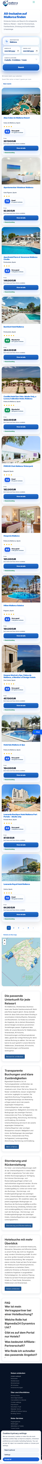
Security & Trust (16, 1407)
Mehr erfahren (11, 1147)
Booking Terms (16, 1413)
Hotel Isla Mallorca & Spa (14, 745)
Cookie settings (16, 1402)
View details (21, 148)
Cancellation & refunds (18, 1400)
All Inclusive (14, 1385)
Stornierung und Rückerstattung (18, 1225)
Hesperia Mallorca (11, 536)
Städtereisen (15, 1381)
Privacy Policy (15, 1396)
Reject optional (9, 1450)
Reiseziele (14, 1378)
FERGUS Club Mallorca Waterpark (18, 466)
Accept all (7, 1459)
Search (21, 67)
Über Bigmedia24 (17, 1398)
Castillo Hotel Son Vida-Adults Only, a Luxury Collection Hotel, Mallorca (20, 397)
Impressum (14, 1405)
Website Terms (16, 1409)
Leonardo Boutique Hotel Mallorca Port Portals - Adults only (20, 815)
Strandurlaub (15, 1383)
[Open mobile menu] (34, 2)
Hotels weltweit (16, 1376)
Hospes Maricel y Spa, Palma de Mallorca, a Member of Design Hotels (19, 676)
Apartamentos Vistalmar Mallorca (18, 187)
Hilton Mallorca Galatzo (14, 605)
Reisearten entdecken (14, 1057)
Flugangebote (15, 1422)
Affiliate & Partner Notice (19, 1411)
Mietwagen (14, 1424)
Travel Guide (15, 1428)
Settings (7, 1454)
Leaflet (32, 985)
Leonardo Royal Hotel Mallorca (17, 884)
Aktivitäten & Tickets (17, 1426)
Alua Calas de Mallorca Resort (17, 118)
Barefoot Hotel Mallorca (14, 327)
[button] (36, 959)
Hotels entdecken (13, 1289)
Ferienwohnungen (17, 1387)
